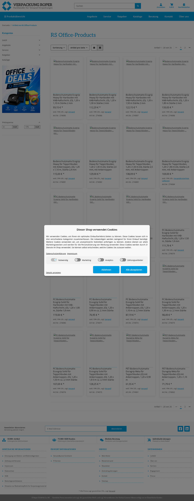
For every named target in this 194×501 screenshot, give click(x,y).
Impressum (72, 253)
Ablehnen (106, 269)
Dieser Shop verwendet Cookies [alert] (97, 229)
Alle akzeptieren (134, 269)
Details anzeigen (53, 272)
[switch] (54, 259)
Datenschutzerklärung (56, 253)
